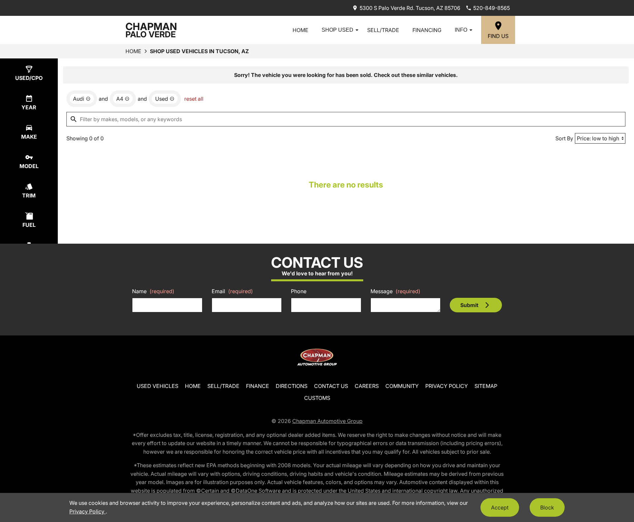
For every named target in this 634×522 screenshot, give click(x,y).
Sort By (564, 138)
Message (395, 291)
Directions (291, 386)
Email (232, 291)
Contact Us (331, 386)
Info (461, 30)
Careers (367, 386)
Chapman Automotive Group (327, 421)
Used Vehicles (157, 386)
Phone (298, 291)
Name (153, 291)
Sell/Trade (383, 30)
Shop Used (337, 30)
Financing (426, 30)
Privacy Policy (446, 386)
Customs (317, 398)
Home (300, 30)
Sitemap (486, 386)
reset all (193, 98)
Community (402, 386)
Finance (257, 386)
